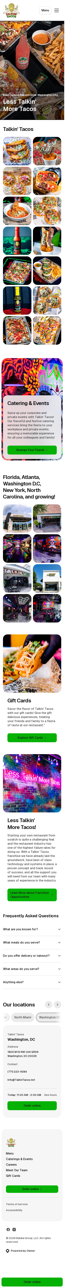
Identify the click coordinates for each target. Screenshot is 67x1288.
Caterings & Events (19, 1159)
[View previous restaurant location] (48, 1004)
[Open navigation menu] (56, 10)
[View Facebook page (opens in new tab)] (8, 1229)
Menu (45, 10)
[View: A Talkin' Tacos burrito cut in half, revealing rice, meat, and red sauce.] (47, 181)
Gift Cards (13, 1176)
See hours (50, 1095)
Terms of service (17, 1204)
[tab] (22, 1017)
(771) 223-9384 (17, 1072)
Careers (11, 1165)
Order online (32, 1106)
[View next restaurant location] (57, 1004)
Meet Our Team (17, 1170)
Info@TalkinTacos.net (21, 1080)
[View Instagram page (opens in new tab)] (14, 1229)
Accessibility (14, 1210)
